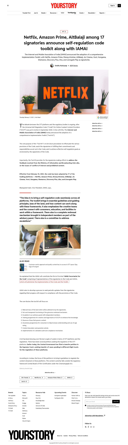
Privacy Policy (72, 436)
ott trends (24, 377)
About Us (59, 436)
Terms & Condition (83, 436)
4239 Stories (74, 65)
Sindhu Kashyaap (61, 65)
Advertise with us (49, 372)
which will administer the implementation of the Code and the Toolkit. (44, 282)
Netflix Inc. (38, 377)
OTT (63, 31)
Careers (65, 436)
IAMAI (69, 377)
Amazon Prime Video (54, 377)
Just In (23, 381)
